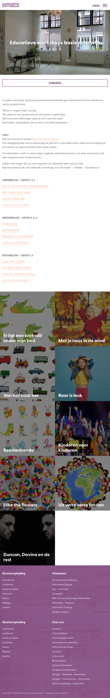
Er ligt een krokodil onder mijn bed (22, 338)
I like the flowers (20, 504)
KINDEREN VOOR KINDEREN (17, 236)
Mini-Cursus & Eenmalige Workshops (71, 598)
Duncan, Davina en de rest (26, 557)
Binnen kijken (59, 660)
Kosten (5, 598)
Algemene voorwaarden (57, 692)
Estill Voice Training (62, 607)
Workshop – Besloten (63, 602)
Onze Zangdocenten (62, 637)
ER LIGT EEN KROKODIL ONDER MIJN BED (25, 186)
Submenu (55, 83)
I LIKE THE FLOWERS (13, 261)
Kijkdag (6, 602)
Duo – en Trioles (60, 589)
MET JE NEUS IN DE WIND (16, 192)
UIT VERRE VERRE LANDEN (16, 267)
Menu (96, 6)
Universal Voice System (45, 138)
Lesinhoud (7, 584)
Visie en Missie (59, 633)
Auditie (6, 607)
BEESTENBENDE (10, 230)
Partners (56, 651)
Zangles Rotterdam (62, 665)
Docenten (7, 593)
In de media (58, 656)
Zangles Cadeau (60, 611)
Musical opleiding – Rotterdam (68, 683)
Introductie (8, 579)
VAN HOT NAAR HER (13, 198)
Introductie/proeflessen (64, 579)
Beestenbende (18, 450)
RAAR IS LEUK (9, 223)
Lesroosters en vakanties (65, 642)
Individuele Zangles (62, 584)
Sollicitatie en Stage (62, 647)
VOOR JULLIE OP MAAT (15, 205)
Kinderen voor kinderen (73, 447)
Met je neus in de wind (81, 340)
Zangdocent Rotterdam (64, 669)
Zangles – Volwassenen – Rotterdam (71, 678)
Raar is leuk (70, 395)
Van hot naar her (21, 395)
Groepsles (57, 593)
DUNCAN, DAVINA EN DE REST (18, 274)
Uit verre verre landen (81, 504)
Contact (56, 628)
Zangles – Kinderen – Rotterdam (69, 674)
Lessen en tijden (10, 589)
